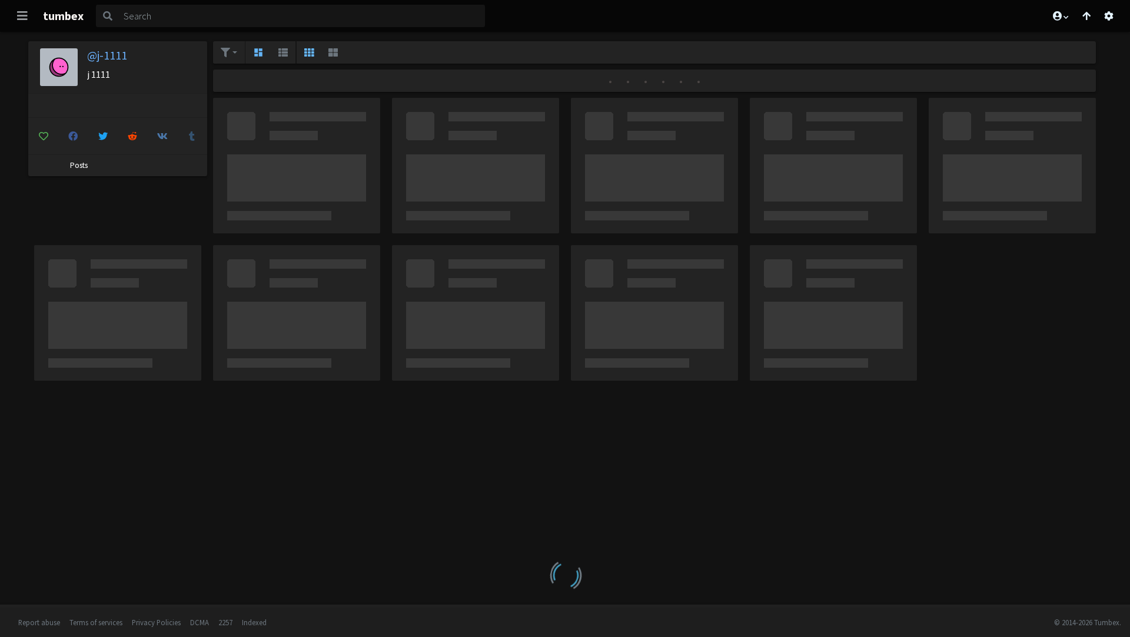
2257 (225, 622)
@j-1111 (107, 55)
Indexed (254, 622)
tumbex (63, 15)
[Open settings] (1109, 16)
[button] (1060, 16)
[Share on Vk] (162, 136)
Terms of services (95, 622)
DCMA (199, 622)
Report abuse (39, 622)
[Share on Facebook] (73, 136)
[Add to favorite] (43, 136)
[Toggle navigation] (22, 16)
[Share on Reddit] (133, 136)
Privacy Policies (156, 622)
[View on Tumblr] (192, 136)
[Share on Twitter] (103, 136)
